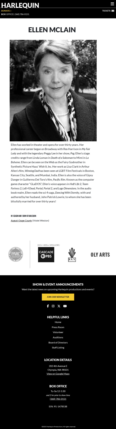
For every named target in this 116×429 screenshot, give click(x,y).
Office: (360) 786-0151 (15, 14)
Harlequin (20, 5)
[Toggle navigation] (112, 4)
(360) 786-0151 (58, 398)
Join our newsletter (58, 297)
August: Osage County (21, 220)
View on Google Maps (58, 373)
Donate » (6, 10)
